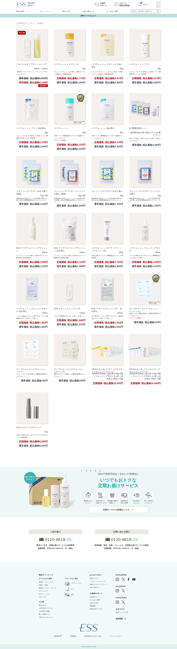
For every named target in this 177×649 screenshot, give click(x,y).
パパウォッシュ (76, 583)
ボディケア (42, 597)
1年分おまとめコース (46, 617)
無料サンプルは (88, 16)
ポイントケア (43, 591)
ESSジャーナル (121, 612)
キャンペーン (45, 11)
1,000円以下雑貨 (44, 611)
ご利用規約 (72, 636)
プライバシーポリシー (116, 636)
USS (72, 594)
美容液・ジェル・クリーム (47, 588)
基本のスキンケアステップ (98, 584)
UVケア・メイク (44, 594)
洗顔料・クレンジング (46, 582)
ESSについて (94, 578)
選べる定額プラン (44, 614)
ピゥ (72, 589)
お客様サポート (95, 597)
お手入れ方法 (94, 603)
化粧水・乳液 (43, 585)
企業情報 (56, 636)
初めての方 (66, 11)
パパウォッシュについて (98, 581)
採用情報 (119, 619)
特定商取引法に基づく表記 (92, 636)
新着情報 (92, 606)
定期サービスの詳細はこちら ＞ (118, 510)
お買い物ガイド (88, 11)
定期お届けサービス (96, 609)
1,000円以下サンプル (46, 608)
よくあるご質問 (112, 11)
